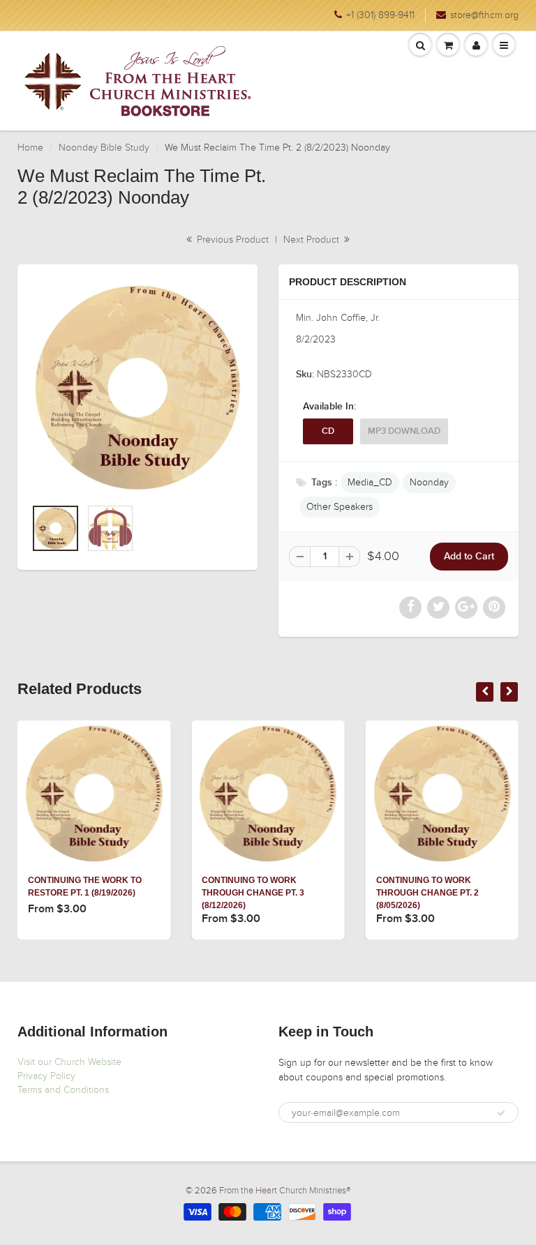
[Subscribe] (501, 1113)
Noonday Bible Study (104, 147)
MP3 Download (404, 431)
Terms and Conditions (63, 1090)
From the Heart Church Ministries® (284, 1190)
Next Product (312, 240)
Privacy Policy (46, 1076)
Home (30, 147)
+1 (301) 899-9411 (380, 15)
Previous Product (231, 240)
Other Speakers (339, 507)
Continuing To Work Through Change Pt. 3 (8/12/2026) (253, 892)
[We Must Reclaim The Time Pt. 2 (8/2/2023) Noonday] (137, 387)
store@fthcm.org (484, 15)
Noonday (429, 482)
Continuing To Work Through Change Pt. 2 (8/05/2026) (427, 892)
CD (328, 431)
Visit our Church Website (69, 1062)
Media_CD (370, 482)
